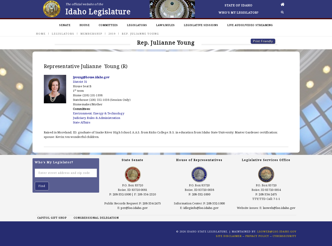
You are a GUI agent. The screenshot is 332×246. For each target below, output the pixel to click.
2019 (112, 33)
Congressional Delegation (96, 217)
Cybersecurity (284, 236)
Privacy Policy (257, 236)
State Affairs (81, 122)
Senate (64, 25)
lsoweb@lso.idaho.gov (279, 208)
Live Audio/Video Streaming (250, 25)
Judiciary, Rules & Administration (96, 118)
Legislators (137, 25)
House (84, 25)
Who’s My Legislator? (239, 12)
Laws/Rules (165, 25)
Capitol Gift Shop (52, 217)
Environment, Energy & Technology (98, 113)
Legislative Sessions (201, 25)
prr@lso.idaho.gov (134, 208)
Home (41, 33)
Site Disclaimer (229, 236)
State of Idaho (239, 5)
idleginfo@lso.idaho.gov (201, 208)
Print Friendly (263, 41)
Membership (91, 33)
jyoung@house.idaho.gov (91, 77)
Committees (108, 25)
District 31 (80, 82)
